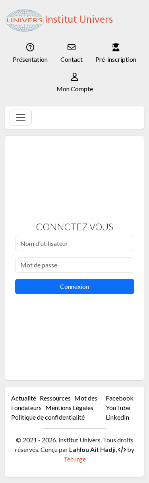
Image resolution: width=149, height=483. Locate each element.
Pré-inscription (115, 59)
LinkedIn (117, 417)
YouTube (118, 407)
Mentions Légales (69, 407)
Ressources (55, 398)
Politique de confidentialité (48, 417)
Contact (71, 59)
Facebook (120, 398)
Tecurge (75, 459)
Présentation (30, 59)
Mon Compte (74, 88)
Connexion (74, 286)
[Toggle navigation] (21, 118)
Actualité (23, 398)
